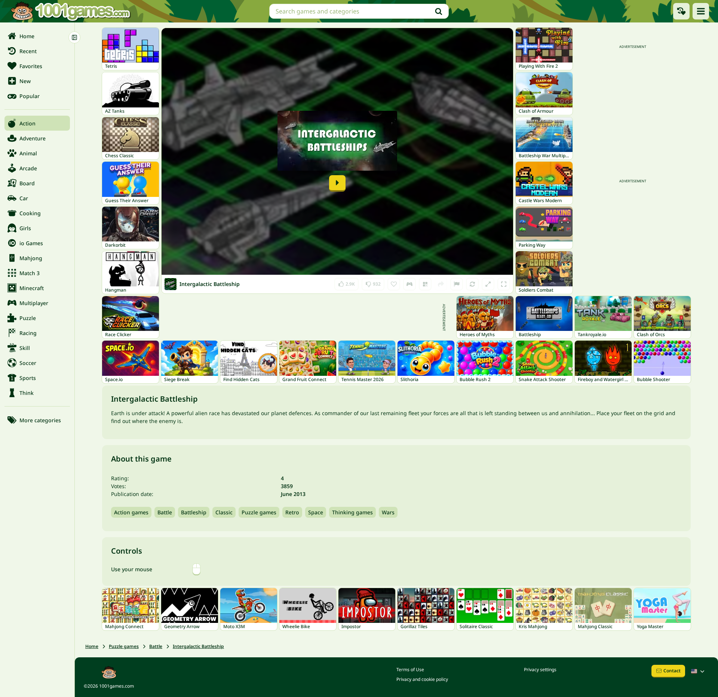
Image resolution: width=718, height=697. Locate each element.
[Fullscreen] (503, 284)
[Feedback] (456, 284)
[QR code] (425, 284)
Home (91, 646)
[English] (698, 671)
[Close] (74, 37)
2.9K (348, 282)
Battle (164, 512)
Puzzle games (259, 512)
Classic (224, 512)
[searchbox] (359, 11)
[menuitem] (37, 35)
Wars (388, 512)
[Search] (438, 11)
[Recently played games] (681, 11)
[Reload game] (472, 284)
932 (373, 282)
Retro (292, 512)
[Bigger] (488, 284)
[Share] (441, 284)
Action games (131, 512)
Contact (672, 670)
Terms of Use (410, 669)
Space (315, 512)
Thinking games (352, 512)
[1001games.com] (70, 11)
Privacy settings (540, 669)
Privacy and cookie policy (422, 679)
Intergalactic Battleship (198, 646)
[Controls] (409, 284)
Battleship (193, 512)
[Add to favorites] (393, 284)
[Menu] (701, 11)
